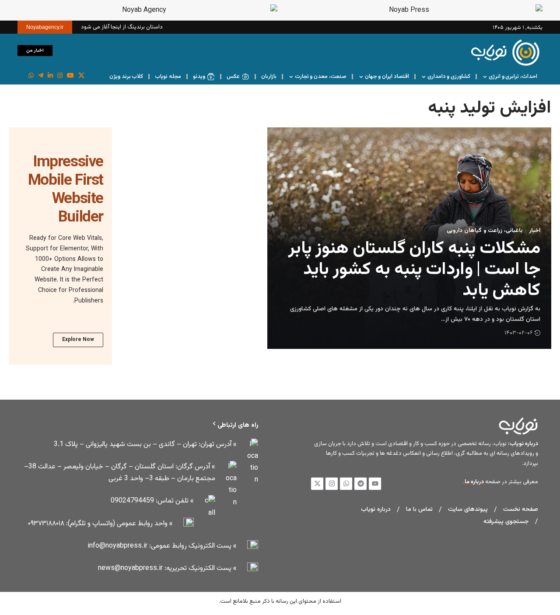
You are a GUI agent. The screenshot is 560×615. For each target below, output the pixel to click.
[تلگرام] (41, 75)
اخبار (534, 231)
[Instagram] (60, 75)
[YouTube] (70, 75)
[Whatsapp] (346, 483)
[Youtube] (375, 483)
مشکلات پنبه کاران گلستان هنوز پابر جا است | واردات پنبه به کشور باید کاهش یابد (414, 269)
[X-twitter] (317, 483)
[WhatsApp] (31, 75)
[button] (63, 50)
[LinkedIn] (50, 75)
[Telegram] (360, 483)
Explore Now (78, 340)
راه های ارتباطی (237, 425)
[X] (81, 75)
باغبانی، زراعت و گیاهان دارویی (484, 231)
